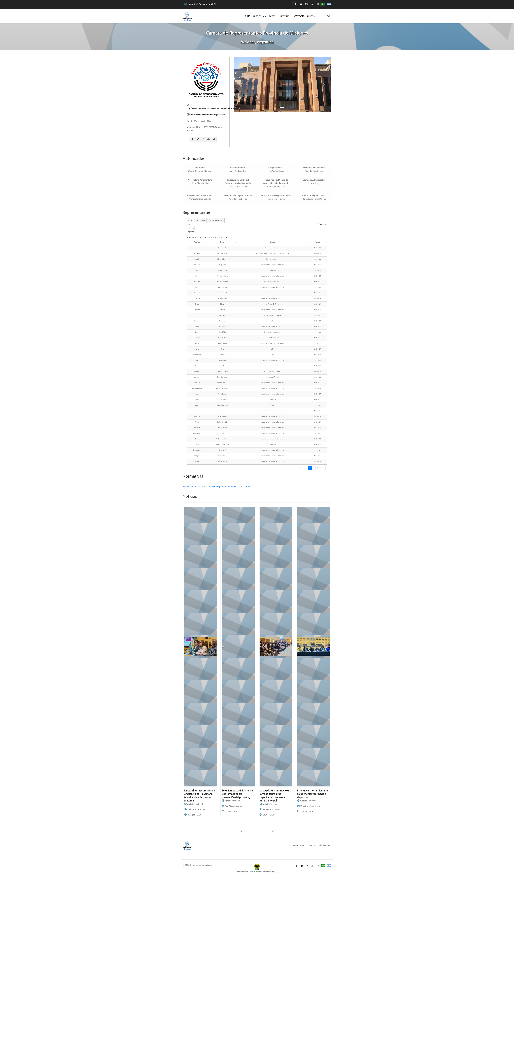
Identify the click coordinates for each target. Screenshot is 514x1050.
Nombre (222, 242)
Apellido (197, 242)
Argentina (258, 16)
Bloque (272, 242)
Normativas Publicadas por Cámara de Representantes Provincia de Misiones (217, 487)
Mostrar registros (191, 228)
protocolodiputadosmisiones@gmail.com (207, 115)
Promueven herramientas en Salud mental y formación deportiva (238, 794)
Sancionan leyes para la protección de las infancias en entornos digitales (274, 794)
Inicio (249, 16)
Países (272, 16)
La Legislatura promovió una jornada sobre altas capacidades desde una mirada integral (200, 795)
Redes (310, 16)
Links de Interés (324, 846)
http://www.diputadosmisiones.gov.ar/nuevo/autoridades (211, 109)
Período (317, 242)
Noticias (285, 16)
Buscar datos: (322, 224)
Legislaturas (298, 846)
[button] (241, 84)
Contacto (299, 16)
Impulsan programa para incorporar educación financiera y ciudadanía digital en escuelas (311, 795)
